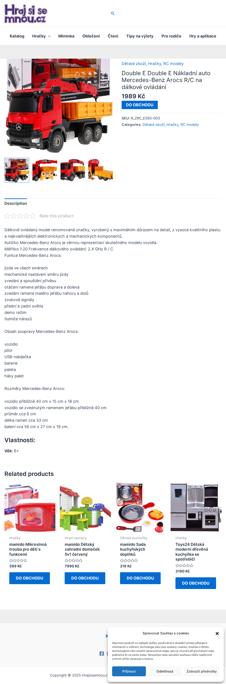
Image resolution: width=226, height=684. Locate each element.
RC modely (173, 63)
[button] (217, 633)
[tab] (15, 203)
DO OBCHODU (139, 105)
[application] (48, 36)
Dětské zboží (134, 63)
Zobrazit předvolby (201, 671)
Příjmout (129, 671)
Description (15, 203)
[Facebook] (101, 653)
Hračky (154, 63)
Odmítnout (164, 671)
